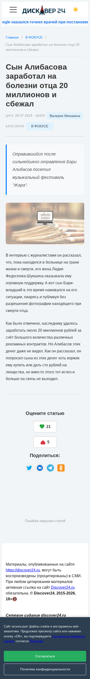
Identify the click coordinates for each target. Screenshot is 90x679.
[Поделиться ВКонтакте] (40, 468)
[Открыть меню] (13, 9)
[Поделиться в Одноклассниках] (61, 468)
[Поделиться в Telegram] (50, 468)
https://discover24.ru (23, 570)
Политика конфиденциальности (45, 669)
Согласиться (45, 656)
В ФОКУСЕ (39, 126)
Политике (36, 641)
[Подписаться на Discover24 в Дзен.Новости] (24, 488)
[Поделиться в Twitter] (29, 468)
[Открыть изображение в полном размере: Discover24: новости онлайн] (45, 223)
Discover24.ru (63, 587)
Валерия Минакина (65, 116)
